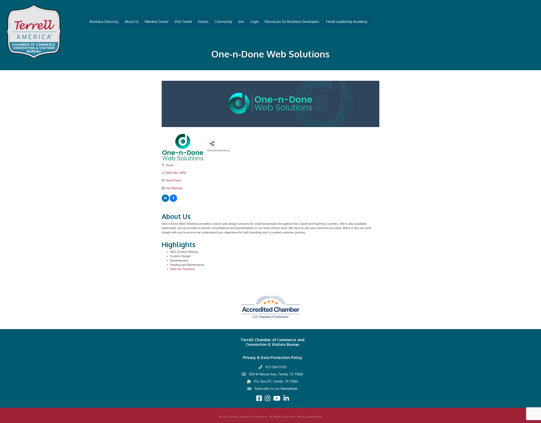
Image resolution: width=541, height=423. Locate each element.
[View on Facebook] (173, 201)
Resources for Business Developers (292, 21)
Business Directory (104, 21)
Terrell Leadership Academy (346, 21)
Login (254, 21)
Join (241, 21)
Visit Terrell (183, 21)
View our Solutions (182, 269)
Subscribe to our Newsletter (276, 388)
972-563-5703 (276, 367)
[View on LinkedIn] (165, 201)
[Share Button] (212, 143)
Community (223, 21)
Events (203, 21)
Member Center (156, 21)
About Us (132, 21)
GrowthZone (314, 416)
